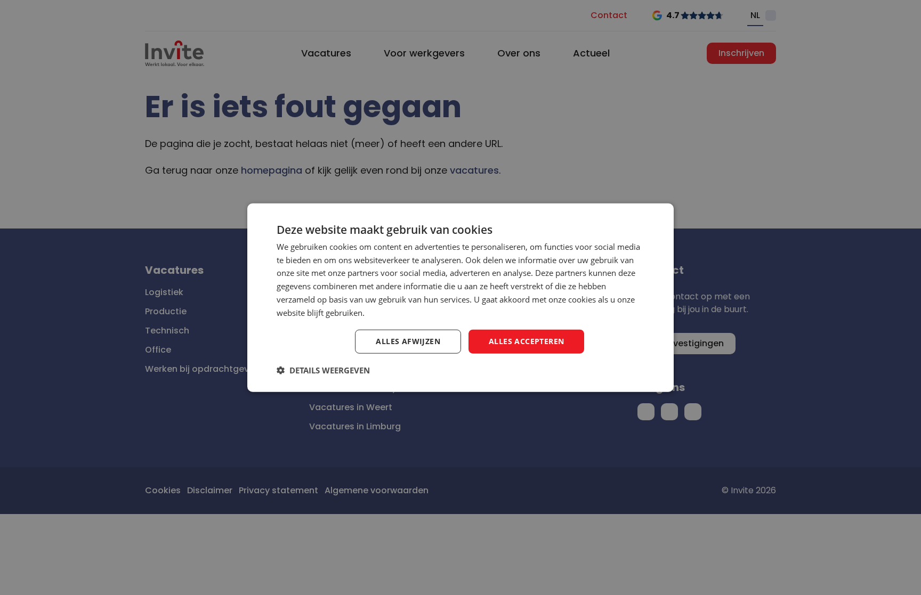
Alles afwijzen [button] (408, 341)
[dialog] (460, 297)
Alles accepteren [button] (526, 341)
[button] (323, 370)
